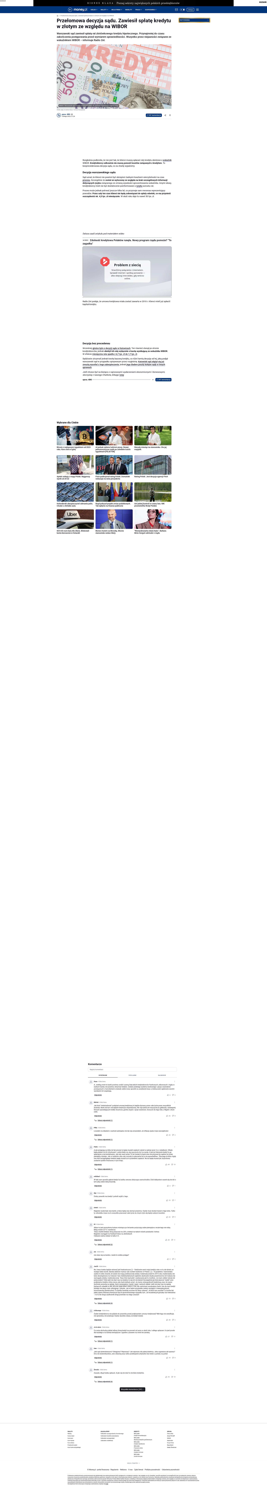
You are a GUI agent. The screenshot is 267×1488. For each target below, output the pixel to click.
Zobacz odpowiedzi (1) (105, 1120)
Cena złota (170, 1433)
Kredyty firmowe (138, 1452)
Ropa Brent (170, 1445)
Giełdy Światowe (171, 1447)
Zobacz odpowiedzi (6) (105, 1381)
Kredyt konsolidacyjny (140, 1435)
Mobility (128, 10)
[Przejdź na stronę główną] (70, 11)
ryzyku (139, 186)
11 (174, 1240)
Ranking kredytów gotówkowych (143, 1439)
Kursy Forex (170, 1443)
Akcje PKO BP (171, 1436)
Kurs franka (71, 1440)
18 (169, 1358)
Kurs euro (70, 1438)
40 (169, 1240)
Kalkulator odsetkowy (107, 1440)
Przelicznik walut (72, 1445)
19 (174, 1164)
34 (169, 1116)
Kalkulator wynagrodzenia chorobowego (112, 1433)
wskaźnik (167, 160)
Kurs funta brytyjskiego (74, 1447)
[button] (182, 9)
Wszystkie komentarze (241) (131, 1389)
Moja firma (115, 10)
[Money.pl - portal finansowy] (82, 9)
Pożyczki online (138, 1448)
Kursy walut (71, 1436)
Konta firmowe (138, 1456)
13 (169, 1298)
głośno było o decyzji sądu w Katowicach (111, 348)
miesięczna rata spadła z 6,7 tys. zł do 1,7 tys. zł (114, 354)
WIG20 (169, 1438)
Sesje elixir (170, 1440)
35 (169, 1377)
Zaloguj (190, 10)
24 (169, 1217)
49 (169, 1164)
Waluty (103, 10)
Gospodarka (150, 10)
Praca (137, 10)
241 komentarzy (155, 115)
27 (169, 1336)
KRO (68, 114)
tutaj (121, 375)
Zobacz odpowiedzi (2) (105, 1244)
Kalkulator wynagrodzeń (108, 1438)
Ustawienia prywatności (170, 1470)
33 (169, 1135)
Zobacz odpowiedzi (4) (105, 1303)
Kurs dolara (71, 1443)
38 (169, 1320)
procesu (86, 180)
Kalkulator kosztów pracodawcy (110, 1436)
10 (169, 1200)
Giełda (93, 10)
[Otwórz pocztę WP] (176, 9)
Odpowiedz (98, 1095)
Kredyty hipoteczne (139, 1444)
